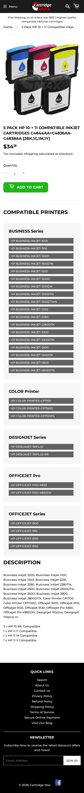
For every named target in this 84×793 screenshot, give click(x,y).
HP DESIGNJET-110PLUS (27, 446)
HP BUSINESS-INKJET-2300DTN (32, 339)
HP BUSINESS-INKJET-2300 (29, 332)
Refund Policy (42, 701)
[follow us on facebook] (58, 785)
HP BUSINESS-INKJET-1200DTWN (34, 301)
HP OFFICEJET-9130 (24, 546)
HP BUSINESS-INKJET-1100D (30, 256)
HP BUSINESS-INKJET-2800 (30, 362)
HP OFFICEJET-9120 (24, 538)
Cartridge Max (40, 785)
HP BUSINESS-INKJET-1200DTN (32, 294)
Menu (13, 6)
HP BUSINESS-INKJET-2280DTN (32, 324)
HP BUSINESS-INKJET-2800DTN (33, 370)
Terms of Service (42, 712)
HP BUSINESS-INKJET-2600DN (32, 355)
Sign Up (72, 760)
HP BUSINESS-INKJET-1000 (29, 240)
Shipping (31, 154)
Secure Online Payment (42, 717)
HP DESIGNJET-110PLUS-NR (30, 454)
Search (42, 680)
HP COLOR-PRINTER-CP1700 (31, 400)
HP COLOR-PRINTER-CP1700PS (32, 416)
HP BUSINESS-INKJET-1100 (29, 248)
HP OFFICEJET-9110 (24, 531)
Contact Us (42, 690)
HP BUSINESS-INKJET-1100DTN (32, 263)
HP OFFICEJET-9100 (24, 523)
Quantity (10, 165)
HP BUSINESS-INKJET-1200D (30, 279)
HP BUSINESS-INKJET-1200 (29, 271)
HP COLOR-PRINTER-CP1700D (32, 408)
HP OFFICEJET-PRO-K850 (29, 485)
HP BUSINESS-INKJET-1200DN (31, 286)
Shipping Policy (42, 707)
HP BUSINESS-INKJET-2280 (29, 317)
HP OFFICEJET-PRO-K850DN (31, 492)
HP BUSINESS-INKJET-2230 (29, 309)
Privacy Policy (42, 696)
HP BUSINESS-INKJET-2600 (29, 347)
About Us (42, 685)
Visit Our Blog (42, 723)
